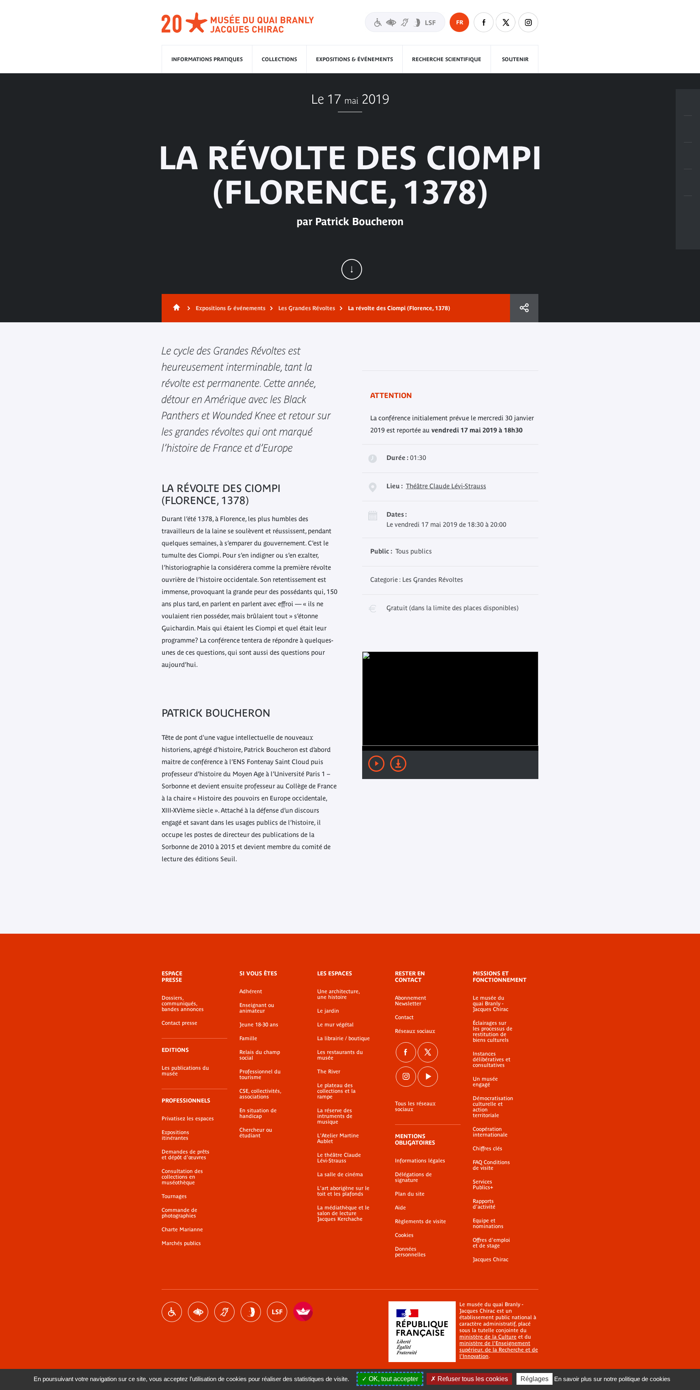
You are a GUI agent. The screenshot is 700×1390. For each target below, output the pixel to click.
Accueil (175, 308)
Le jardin (328, 1011)
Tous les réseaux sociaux (415, 1106)
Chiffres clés (487, 1149)
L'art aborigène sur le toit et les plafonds (343, 1191)
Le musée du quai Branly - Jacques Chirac (490, 1003)
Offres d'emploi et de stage (491, 1243)
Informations (688, 129)
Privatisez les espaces (188, 1119)
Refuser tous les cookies (472, 1378)
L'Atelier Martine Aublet (338, 1138)
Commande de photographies (179, 1213)
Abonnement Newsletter (410, 1001)
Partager (524, 308)
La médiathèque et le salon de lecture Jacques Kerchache (343, 1213)
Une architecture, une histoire (338, 994)
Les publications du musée (185, 1071)
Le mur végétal (335, 1025)
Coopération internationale (490, 1132)
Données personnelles (410, 1252)
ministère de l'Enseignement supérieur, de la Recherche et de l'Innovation (498, 1349)
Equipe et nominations (488, 1223)
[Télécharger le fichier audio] (398, 764)
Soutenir (515, 59)
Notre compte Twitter (506, 22)
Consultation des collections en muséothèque (182, 1177)
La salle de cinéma (340, 1174)
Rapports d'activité (484, 1204)
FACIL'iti (303, 1312)
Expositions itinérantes (175, 1135)
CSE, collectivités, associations (260, 1094)
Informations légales (420, 1161)
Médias (688, 182)
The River (328, 1072)
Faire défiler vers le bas (351, 269)
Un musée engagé (485, 1082)
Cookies (404, 1235)
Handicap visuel (198, 1312)
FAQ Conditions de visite (491, 1165)
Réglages (534, 1378)
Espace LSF (277, 1312)
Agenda (688, 156)
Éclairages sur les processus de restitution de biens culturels (492, 1031)
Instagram (528, 22)
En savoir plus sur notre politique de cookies (612, 1378)
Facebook (406, 1052)
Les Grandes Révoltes (306, 308)
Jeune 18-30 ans (258, 1025)
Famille (248, 1038)
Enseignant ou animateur (256, 1008)
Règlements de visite (420, 1221)
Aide (400, 1208)
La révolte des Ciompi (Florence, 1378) (399, 308)
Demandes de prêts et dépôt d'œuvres (185, 1154)
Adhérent (250, 991)
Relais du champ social (259, 1055)
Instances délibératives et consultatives (491, 1059)
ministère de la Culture (487, 1337)
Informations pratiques (207, 59)
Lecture (376, 764)
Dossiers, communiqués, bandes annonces (183, 1003)
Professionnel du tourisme (260, 1074)
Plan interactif (688, 209)
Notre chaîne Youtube (428, 1076)
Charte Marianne (182, 1229)
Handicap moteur (172, 1312)
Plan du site (410, 1194)
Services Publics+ (483, 1184)
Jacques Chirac (490, 1259)
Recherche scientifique (446, 59)
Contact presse (179, 1023)
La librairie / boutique (343, 1038)
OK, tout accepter (392, 1378)
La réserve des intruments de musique (334, 1116)
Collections (279, 59)
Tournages (174, 1196)
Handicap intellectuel (251, 1312)
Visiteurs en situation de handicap (405, 22)
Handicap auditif (224, 1312)
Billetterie (688, 102)
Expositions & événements (354, 59)
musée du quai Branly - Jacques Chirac (238, 23)
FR (459, 22)
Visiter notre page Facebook (484, 22)
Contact (404, 1017)
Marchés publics (181, 1243)
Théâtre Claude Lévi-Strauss (446, 486)
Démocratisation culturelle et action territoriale (493, 1107)
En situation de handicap (258, 1113)
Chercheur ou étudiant (255, 1133)
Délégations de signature (413, 1177)
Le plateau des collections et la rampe (336, 1091)
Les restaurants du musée (340, 1055)
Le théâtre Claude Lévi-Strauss (339, 1158)
